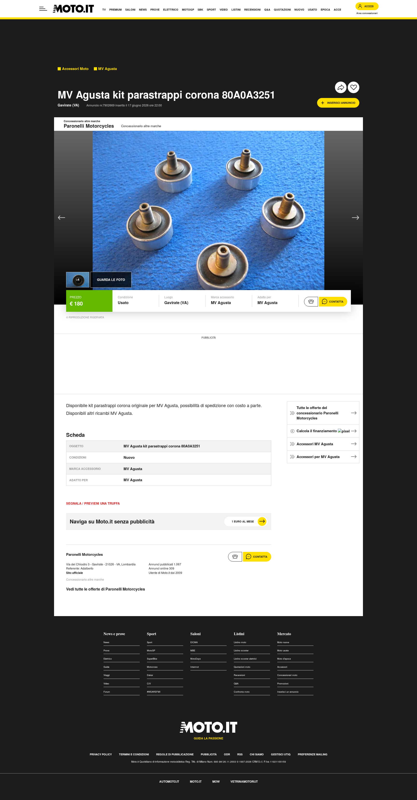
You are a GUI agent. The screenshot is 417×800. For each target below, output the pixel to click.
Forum (107, 691)
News (106, 642)
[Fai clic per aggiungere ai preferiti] (353, 87)
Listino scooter (241, 650)
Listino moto (240, 642)
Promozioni (282, 683)
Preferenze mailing (312, 754)
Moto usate (283, 650)
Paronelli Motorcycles (84, 554)
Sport (151, 633)
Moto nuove (283, 642)
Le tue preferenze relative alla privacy (75, 797)
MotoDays (195, 658)
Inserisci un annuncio (288, 691)
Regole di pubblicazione (175, 754)
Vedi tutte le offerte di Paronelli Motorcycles (105, 589)
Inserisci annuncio (341, 102)
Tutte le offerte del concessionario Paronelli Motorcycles (317, 413)
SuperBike (152, 658)
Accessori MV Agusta (315, 443)
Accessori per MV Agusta (318, 456)
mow (216, 781)
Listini (239, 633)
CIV (149, 683)
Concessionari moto (287, 675)
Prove (106, 650)
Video (106, 683)
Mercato (284, 633)
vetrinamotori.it (244, 781)
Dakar (150, 675)
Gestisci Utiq (281, 754)
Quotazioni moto (242, 666)
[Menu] (43, 9)
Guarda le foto (111, 279)
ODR (227, 754)
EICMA (194, 642)
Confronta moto (242, 691)
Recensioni (239, 675)
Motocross (152, 666)
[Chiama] (311, 301)
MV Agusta (107, 68)
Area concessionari (367, 13)
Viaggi (107, 675)
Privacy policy (101, 754)
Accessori (282, 666)
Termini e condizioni (134, 754)
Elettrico (108, 658)
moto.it (196, 781)
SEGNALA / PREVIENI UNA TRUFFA (93, 503)
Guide (106, 666)
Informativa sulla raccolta (21, 797)
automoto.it (169, 781)
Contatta (336, 301)
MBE (192, 650)
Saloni (195, 633)
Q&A (236, 683)
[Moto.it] (73, 9)
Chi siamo (257, 754)
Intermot (194, 666)
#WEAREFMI (153, 691)
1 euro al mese (243, 521)
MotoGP (151, 650)
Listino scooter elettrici (245, 658)
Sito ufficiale (74, 572)
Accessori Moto (75, 68)
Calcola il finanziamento (317, 430)
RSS (240, 754)
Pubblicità (209, 754)
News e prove (114, 633)
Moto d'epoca (284, 658)
